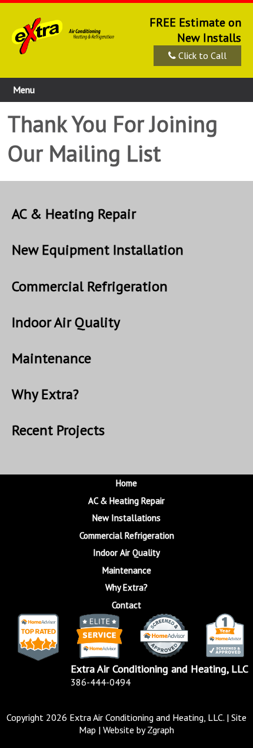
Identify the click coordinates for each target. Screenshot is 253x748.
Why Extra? (45, 394)
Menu (24, 89)
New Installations (126, 517)
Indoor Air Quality (66, 322)
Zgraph (160, 730)
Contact (126, 605)
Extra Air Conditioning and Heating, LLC (146, 717)
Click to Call (201, 55)
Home (126, 483)
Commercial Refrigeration (90, 286)
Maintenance (51, 358)
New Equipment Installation (98, 249)
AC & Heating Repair (74, 214)
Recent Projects (58, 430)
